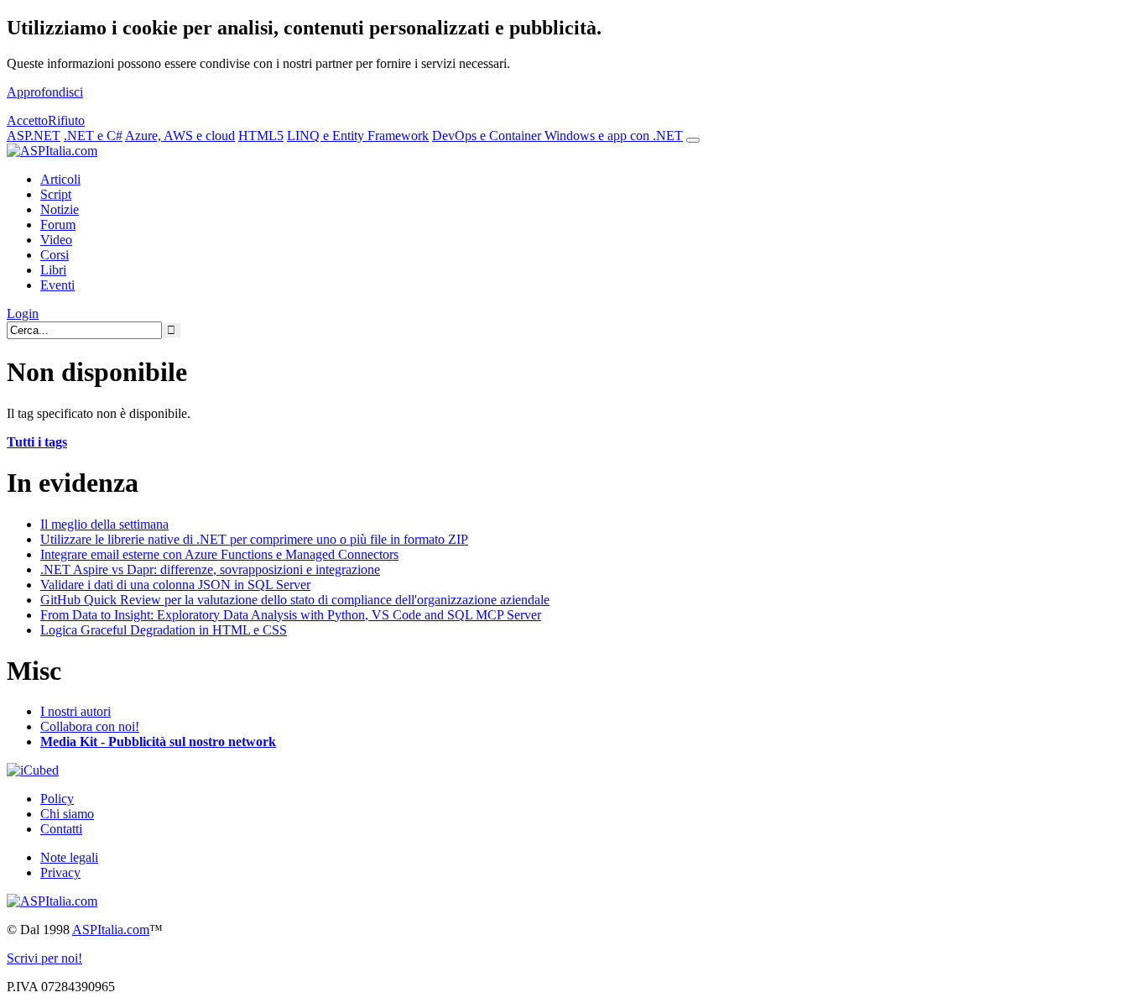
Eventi (57, 285)
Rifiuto (66, 120)
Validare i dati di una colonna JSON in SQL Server (175, 584)
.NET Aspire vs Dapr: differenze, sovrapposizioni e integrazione (210, 569)
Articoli (60, 179)
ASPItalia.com (110, 929)
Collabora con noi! (89, 726)
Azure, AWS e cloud (180, 135)
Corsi (54, 255)
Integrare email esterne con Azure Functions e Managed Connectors (219, 554)
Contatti (61, 829)
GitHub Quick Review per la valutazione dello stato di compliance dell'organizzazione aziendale (295, 600)
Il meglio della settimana (104, 524)
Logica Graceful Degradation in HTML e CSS (163, 630)
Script (55, 194)
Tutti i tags (37, 442)
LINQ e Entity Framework (358, 135)
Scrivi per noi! (44, 958)
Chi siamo (67, 814)
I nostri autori (75, 711)
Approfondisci (45, 92)
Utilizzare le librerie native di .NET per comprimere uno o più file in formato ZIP (254, 539)
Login (23, 313)
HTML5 (261, 135)
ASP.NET (33, 135)
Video (56, 239)
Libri (53, 270)
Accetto (27, 120)
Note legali (69, 857)
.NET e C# (93, 135)
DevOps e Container (488, 135)
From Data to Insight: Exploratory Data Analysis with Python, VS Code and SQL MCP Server (290, 615)
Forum (58, 224)
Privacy (60, 872)
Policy (57, 798)
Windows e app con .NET (613, 135)
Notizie (59, 209)
